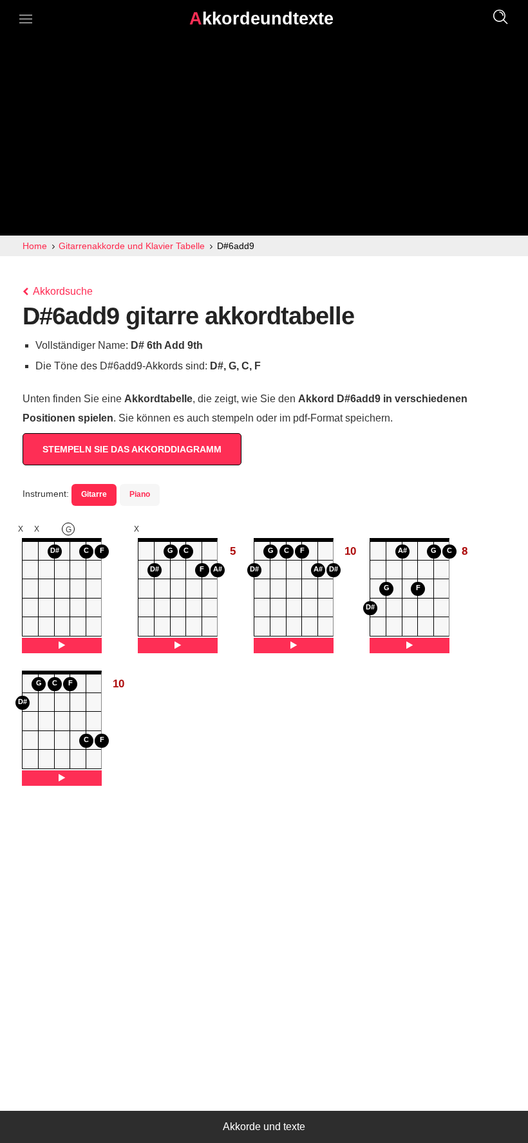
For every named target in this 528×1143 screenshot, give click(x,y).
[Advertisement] (264, 139)
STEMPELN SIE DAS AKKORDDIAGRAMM (132, 449)
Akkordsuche (62, 291)
